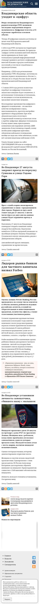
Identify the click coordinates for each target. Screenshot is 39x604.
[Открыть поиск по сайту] (32, 5)
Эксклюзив (9, 562)
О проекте (7, 576)
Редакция (7, 579)
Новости (7, 559)
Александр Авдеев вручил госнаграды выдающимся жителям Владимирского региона (21, 502)
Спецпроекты (10, 565)
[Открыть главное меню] (36, 5)
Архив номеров (9, 570)
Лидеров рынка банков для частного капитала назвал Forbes (22, 513)
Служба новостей (13, 249)
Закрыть (7, 599)
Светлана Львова (13, 153)
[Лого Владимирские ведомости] (14, 4)
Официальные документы (13, 573)
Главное (7, 556)
